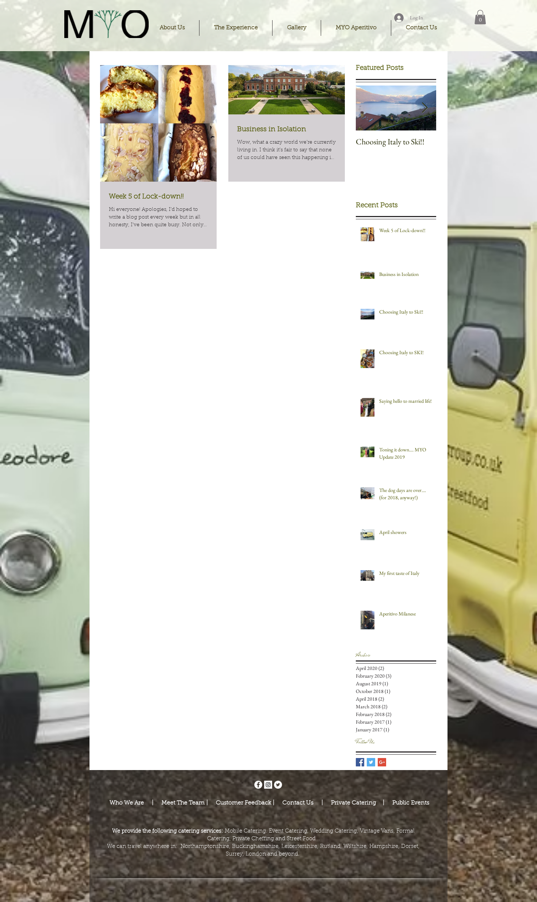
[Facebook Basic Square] (360, 762)
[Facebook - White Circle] (258, 785)
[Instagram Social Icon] (268, 785)
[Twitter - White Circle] (278, 785)
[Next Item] (424, 108)
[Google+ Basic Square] (382, 762)
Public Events (410, 803)
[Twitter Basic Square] (371, 762)
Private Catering (355, 803)
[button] (172, 28)
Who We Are (127, 803)
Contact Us (297, 803)
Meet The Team (183, 803)
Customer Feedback (241, 803)
